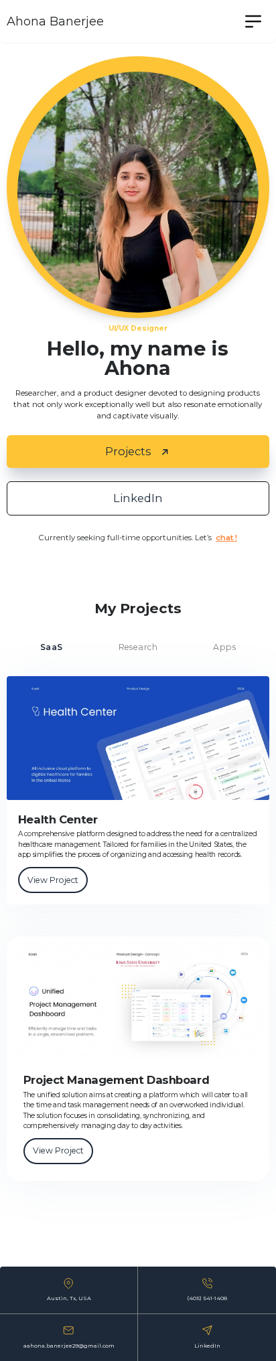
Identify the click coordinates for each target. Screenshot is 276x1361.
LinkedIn (207, 1345)
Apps (224, 647)
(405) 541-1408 (207, 1298)
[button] (253, 21)
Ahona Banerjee (55, 21)
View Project (52, 880)
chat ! (226, 537)
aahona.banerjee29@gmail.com (69, 1345)
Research (138, 647)
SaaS (51, 647)
